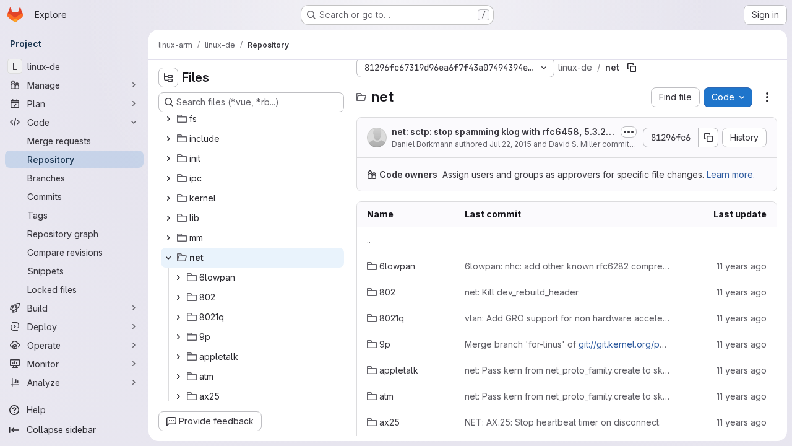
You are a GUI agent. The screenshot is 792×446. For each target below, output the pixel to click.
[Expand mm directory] (168, 237)
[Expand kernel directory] (168, 198)
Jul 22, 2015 (510, 144)
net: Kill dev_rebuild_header (522, 292)
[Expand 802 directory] (178, 297)
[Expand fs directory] (168, 119)
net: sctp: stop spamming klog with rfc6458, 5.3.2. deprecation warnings (504, 132)
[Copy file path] (632, 67)
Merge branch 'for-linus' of (568, 344)
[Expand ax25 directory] (178, 396)
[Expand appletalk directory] (178, 356)
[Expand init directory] (168, 158)
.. (369, 240)
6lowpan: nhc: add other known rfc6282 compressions (568, 266)
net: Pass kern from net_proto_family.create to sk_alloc (568, 370)
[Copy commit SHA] (708, 137)
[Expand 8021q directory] (178, 317)
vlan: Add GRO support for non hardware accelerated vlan (568, 318)
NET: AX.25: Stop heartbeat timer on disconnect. (563, 422)
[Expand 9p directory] (178, 337)
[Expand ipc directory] (168, 178)
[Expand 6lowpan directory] (178, 277)
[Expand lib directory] (168, 218)
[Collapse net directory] (168, 257)
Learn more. (731, 174)
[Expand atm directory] (178, 376)
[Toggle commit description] (629, 132)
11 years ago (742, 266)
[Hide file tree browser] (168, 77)
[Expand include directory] (168, 138)
